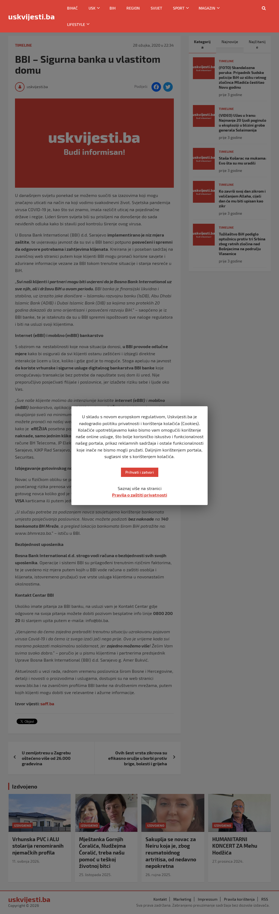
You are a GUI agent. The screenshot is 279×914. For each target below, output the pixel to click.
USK (92, 8)
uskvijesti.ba (31, 16)
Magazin (207, 8)
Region (133, 8)
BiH (113, 8)
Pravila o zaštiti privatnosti (139, 494)
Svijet (156, 8)
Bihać (72, 8)
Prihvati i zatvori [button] (139, 472)
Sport (178, 8)
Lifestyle (76, 24)
